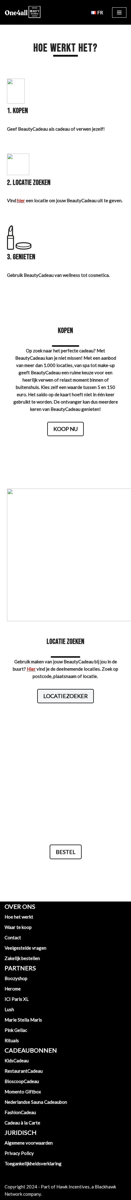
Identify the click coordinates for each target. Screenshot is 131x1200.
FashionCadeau (20, 1112)
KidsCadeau (17, 1060)
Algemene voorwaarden (29, 1142)
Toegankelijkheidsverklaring (33, 1163)
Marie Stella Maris (23, 1019)
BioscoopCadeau (22, 1081)
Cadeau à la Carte (22, 1122)
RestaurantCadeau (24, 1071)
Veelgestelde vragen (25, 948)
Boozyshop (50, 817)
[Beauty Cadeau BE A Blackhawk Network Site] (23, 12)
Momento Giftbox (23, 1091)
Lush (9, 1009)
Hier (31, 669)
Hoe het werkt (19, 916)
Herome (13, 988)
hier (21, 200)
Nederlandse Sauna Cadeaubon (36, 1102)
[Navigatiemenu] (119, 12)
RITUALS (28, 810)
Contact (13, 937)
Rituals (12, 1040)
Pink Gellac (16, 1030)
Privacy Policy (19, 1153)
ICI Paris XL (17, 999)
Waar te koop (18, 927)
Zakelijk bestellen (22, 958)
